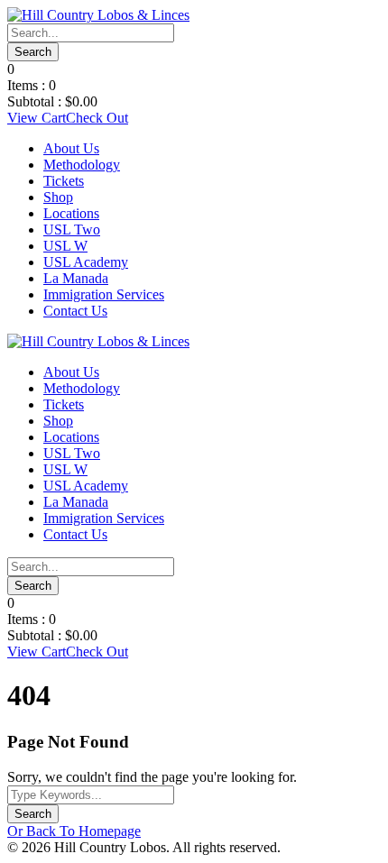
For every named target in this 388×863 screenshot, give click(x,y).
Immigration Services (103, 294)
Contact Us (75, 310)
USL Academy (85, 262)
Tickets (63, 180)
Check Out (97, 117)
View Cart (36, 117)
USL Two (71, 229)
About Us (71, 148)
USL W (65, 245)
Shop (58, 197)
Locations (71, 213)
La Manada (75, 278)
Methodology (81, 164)
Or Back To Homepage (74, 831)
